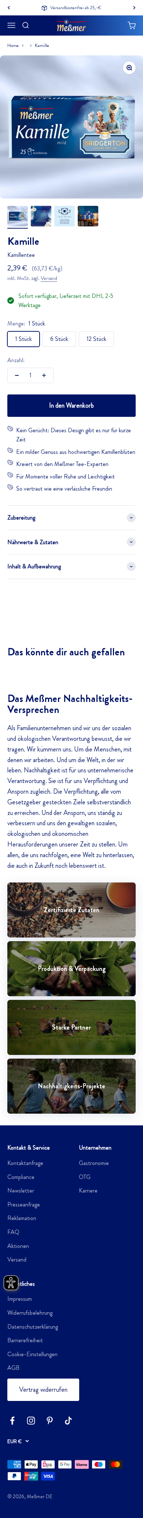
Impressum (19, 1299)
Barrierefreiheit (25, 1340)
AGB (13, 1368)
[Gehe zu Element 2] (41, 217)
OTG (85, 1177)
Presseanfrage (23, 1204)
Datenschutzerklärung (32, 1326)
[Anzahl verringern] (17, 375)
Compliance (20, 1177)
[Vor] (134, 8)
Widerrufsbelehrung (29, 1312)
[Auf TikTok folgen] (68, 1421)
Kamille (42, 45)
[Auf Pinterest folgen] (50, 1421)
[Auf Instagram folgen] (31, 1421)
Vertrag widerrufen (43, 1389)
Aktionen (18, 1246)
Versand (49, 278)
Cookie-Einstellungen (32, 1354)
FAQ (13, 1232)
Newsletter (20, 1190)
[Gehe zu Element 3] (64, 217)
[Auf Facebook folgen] (12, 1421)
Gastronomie (94, 1163)
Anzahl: (16, 360)
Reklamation (21, 1218)
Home (13, 45)
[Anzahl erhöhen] (44, 375)
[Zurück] (8, 8)
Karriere (88, 1190)
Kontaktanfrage (25, 1163)
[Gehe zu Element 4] (88, 217)
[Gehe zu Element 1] (17, 217)
